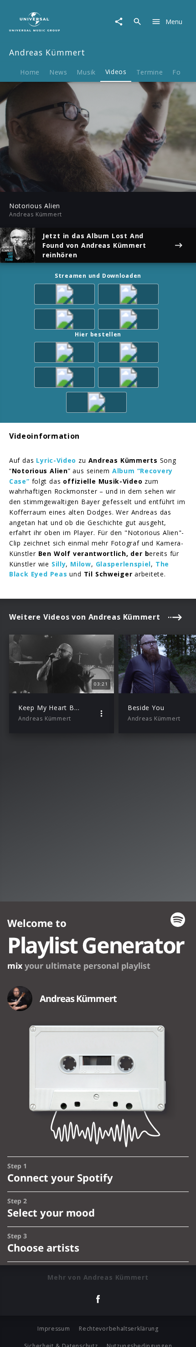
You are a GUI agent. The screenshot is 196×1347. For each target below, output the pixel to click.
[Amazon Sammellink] (130, 379)
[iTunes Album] (66, 321)
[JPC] (66, 379)
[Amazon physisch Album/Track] (66, 354)
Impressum (53, 1328)
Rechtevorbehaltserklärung (119, 1328)
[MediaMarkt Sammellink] (130, 321)
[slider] (68, 182)
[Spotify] (130, 296)
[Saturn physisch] (130, 354)
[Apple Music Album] (66, 296)
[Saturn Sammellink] (98, 404)
